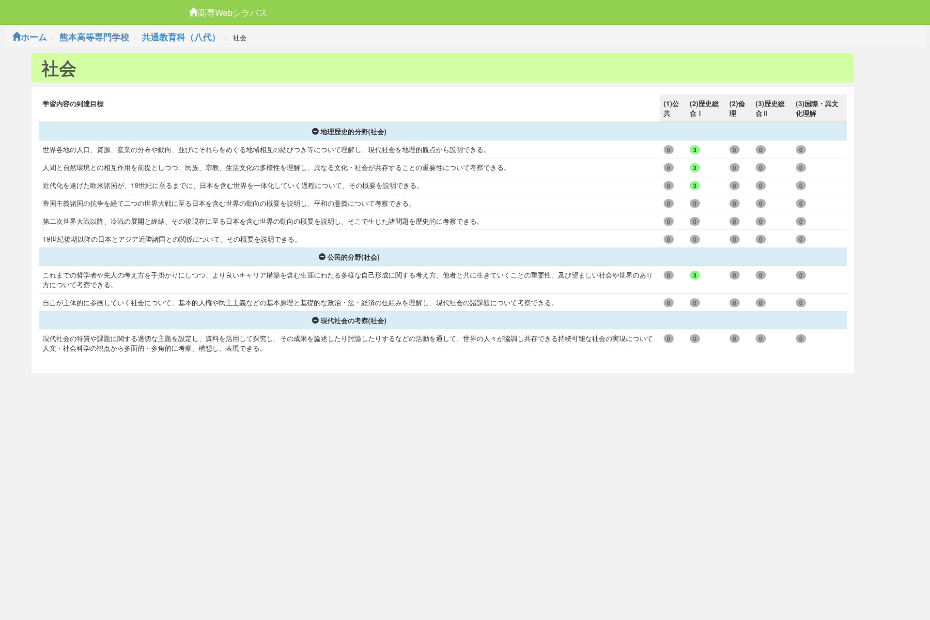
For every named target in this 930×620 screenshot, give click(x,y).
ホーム (34, 37)
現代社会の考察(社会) (354, 320)
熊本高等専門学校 (94, 37)
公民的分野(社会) (353, 257)
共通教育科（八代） (181, 37)
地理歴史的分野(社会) (354, 131)
